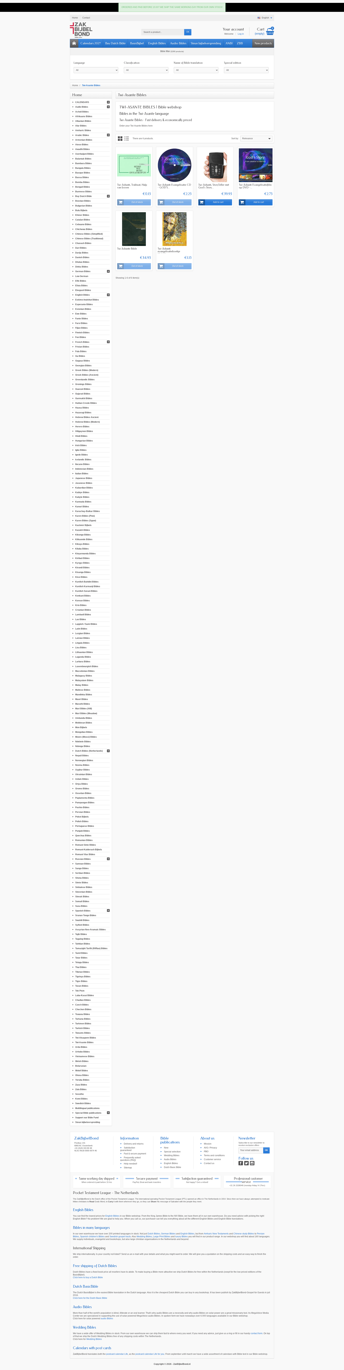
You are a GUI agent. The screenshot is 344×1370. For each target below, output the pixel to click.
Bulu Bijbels (81, 210)
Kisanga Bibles (83, 572)
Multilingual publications (87, 1108)
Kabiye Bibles (82, 492)
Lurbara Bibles (82, 661)
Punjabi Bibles (82, 830)
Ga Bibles (80, 356)
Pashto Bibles (82, 807)
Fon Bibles (80, 337)
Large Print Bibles (161, 1236)
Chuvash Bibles (83, 243)
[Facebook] (240, 1163)
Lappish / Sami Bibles (86, 624)
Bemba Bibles (82, 182)
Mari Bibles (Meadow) (86, 713)
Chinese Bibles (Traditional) (89, 238)
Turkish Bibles (82, 1028)
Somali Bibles (82, 901)
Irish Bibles (81, 445)
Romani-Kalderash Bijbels (88, 849)
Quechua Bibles (83, 835)
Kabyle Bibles (82, 497)
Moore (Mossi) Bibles (86, 736)
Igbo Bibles (81, 450)
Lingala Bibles (82, 642)
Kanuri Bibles (82, 506)
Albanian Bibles (83, 121)
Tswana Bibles (82, 1014)
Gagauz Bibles (82, 360)
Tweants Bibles (83, 1033)
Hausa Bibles (82, 407)
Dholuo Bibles (82, 262)
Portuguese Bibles (84, 826)
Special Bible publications (88, 1112)
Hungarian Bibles (84, 440)
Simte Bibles (81, 882)
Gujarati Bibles (82, 393)
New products (263, 43)
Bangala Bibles (83, 168)
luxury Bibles (181, 1236)
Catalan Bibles (82, 219)
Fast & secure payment (135, 1153)
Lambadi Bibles (83, 614)
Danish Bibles (82, 257)
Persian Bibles (82, 812)
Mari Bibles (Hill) (83, 708)
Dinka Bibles (81, 266)
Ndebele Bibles (83, 741)
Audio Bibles (178, 43)
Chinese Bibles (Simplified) (89, 233)
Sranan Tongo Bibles (85, 915)
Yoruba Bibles (82, 1080)
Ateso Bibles (81, 144)
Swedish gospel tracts (120, 1236)
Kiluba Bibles (82, 548)
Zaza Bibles (81, 1084)
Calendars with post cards (92, 1348)
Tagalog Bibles (82, 939)
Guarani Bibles (82, 389)
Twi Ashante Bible (127, 248)
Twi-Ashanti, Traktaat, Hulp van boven (132, 186)
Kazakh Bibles (82, 530)
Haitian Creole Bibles (86, 403)
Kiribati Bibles (82, 558)
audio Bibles (107, 1318)
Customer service (212, 1159)
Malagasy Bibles (83, 676)
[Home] (74, 43)
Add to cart (218, 202)
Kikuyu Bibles (82, 544)
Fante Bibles (81, 318)
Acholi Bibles (82, 111)
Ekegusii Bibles (83, 290)
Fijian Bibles (81, 328)
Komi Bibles (81, 1099)
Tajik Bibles (81, 934)
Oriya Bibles (81, 783)
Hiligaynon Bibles (84, 431)
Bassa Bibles (82, 177)
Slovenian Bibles (83, 892)
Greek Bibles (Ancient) (86, 375)
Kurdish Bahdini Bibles (87, 581)
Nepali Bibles (82, 755)
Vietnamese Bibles (84, 1056)
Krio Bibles (81, 605)
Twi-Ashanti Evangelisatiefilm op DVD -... (255, 186)
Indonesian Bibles (84, 469)
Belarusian (80, 1065)
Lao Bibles (80, 619)
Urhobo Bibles (82, 1052)
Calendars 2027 (90, 43)
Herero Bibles (82, 426)
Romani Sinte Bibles (85, 845)
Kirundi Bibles (82, 567)
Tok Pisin (79, 990)
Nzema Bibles (82, 765)
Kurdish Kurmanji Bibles (87, 586)
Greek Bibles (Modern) (86, 370)
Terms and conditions (214, 1155)
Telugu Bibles (82, 962)
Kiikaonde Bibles (83, 539)
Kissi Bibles (81, 577)
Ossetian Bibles (83, 793)
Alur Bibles (81, 125)
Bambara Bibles (83, 163)
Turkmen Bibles (83, 1023)
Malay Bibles (81, 685)
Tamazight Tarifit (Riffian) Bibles (91, 948)
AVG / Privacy (210, 1147)
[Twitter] (246, 1163)
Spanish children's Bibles (92, 1236)
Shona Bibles (82, 877)
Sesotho (79, 1094)
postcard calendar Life (117, 1354)
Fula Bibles (81, 351)
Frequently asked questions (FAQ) (130, 1158)
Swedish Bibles (83, 1103)
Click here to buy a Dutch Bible (88, 1277)
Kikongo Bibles (83, 534)
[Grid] (120, 139)
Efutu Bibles (81, 285)
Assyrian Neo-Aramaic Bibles (90, 929)
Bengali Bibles (82, 186)
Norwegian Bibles (84, 760)
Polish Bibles (82, 821)
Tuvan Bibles (81, 986)
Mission (207, 1143)
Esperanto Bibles (84, 304)
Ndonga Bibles (82, 746)
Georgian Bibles (83, 365)
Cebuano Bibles (83, 224)
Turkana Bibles (82, 1018)
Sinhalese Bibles (83, 887)
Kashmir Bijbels (83, 525)
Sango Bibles (82, 868)
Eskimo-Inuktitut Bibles (87, 299)
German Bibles (82, 271)
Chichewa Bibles (83, 229)
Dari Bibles (81, 248)
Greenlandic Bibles (85, 379)
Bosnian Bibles (83, 201)
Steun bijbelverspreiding (206, 43)
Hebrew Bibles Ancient (87, 417)
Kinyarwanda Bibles (85, 553)
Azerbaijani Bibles (84, 154)
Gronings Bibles (83, 384)
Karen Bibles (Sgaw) (85, 520)
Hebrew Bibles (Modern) (87, 422)
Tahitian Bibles (82, 943)
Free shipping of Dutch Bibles (95, 1266)
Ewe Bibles (81, 313)
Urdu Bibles (81, 1047)
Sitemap (128, 1167)
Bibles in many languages (91, 1228)
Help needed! (130, 1163)
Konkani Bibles (83, 595)
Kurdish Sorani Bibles (86, 591)
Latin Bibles (81, 629)
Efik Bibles (80, 280)
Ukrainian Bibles (83, 774)
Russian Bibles (83, 859)
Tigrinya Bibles (82, 976)
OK (187, 32)
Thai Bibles (81, 967)
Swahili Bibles (82, 920)
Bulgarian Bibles (83, 205)
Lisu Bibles (81, 647)
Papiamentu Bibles (84, 798)
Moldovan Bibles (83, 723)
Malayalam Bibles (84, 680)
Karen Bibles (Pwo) (85, 516)
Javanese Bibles (83, 483)
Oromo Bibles (82, 788)
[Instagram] (252, 1163)
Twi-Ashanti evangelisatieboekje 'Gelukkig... (169, 251)
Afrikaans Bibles (83, 116)
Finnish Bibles (82, 332)
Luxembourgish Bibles (86, 666)
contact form (256, 1333)
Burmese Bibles (83, 191)
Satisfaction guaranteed (127, 1148)
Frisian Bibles (82, 346)
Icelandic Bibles (83, 459)
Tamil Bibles (81, 953)
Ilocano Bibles (82, 464)
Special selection (172, 1151)
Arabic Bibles (82, 135)
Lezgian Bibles (82, 633)
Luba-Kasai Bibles (84, 995)
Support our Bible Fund (87, 1117)
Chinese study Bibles (243, 1233)
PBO (206, 1151)
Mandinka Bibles (83, 694)
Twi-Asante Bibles (84, 1042)
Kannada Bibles (83, 501)
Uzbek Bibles (82, 779)
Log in (241, 34)
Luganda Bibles (83, 657)
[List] (127, 139)
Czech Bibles (82, 1005)
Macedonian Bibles (85, 671)
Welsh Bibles (82, 1061)
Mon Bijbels (81, 727)
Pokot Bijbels (82, 817)
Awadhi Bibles (82, 149)
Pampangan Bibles (84, 802)
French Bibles (82, 342)
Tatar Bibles (81, 958)
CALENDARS (82, 102)
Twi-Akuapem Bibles (85, 1037)
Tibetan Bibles (82, 971)
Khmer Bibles (82, 215)
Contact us (209, 1163)
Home (77, 95)
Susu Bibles (81, 906)
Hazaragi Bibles (83, 412)
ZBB (240, 43)
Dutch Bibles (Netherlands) (89, 751)
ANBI (229, 43)
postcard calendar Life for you (149, 1354)
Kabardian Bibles (84, 487)
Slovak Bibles (82, 896)
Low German (81, 276)
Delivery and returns (134, 1143)
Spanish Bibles (82, 911)
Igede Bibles (81, 454)
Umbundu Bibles (83, 718)
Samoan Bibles (83, 864)
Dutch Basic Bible (172, 1167)
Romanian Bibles (84, 840)
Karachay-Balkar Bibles (87, 511)
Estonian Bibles (83, 309)
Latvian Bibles (82, 638)
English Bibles (157, 43)
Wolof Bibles (81, 1070)
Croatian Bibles (83, 610)
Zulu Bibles (81, 1089)
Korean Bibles (82, 600)
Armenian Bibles (83, 139)
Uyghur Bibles (82, 770)
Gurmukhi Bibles (83, 398)
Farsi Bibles (81, 323)
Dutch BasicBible (85, 1286)
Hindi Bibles (81, 436)
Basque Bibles (82, 172)
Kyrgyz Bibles (82, 563)
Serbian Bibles (82, 873)
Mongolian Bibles (84, 732)
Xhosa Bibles (82, 1075)
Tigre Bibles (81, 981)
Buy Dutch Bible (115, 43)
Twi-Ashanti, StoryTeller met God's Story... (213, 186)
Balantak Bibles (83, 158)
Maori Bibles (81, 699)
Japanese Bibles (83, 478)
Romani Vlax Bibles (85, 854)
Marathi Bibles (82, 704)
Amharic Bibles (83, 130)
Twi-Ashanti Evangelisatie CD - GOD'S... (174, 186)
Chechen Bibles (83, 1009)
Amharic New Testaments (216, 1233)
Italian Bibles (81, 473)
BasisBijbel (137, 43)
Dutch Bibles (154, 1233)
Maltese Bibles (82, 689)
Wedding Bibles (171, 1155)
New (166, 1147)
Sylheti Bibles (82, 924)
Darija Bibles (81, 252)
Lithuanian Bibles (84, 652)
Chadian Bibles (83, 1000)
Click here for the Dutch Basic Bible (90, 1298)
